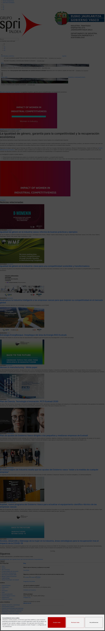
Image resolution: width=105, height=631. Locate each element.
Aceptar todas (56, 622)
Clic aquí (29, 623)
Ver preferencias (94, 622)
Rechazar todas (75, 622)
